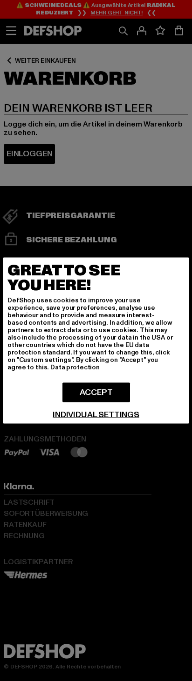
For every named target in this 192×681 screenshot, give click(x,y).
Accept (96, 392)
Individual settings (96, 415)
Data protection (75, 367)
